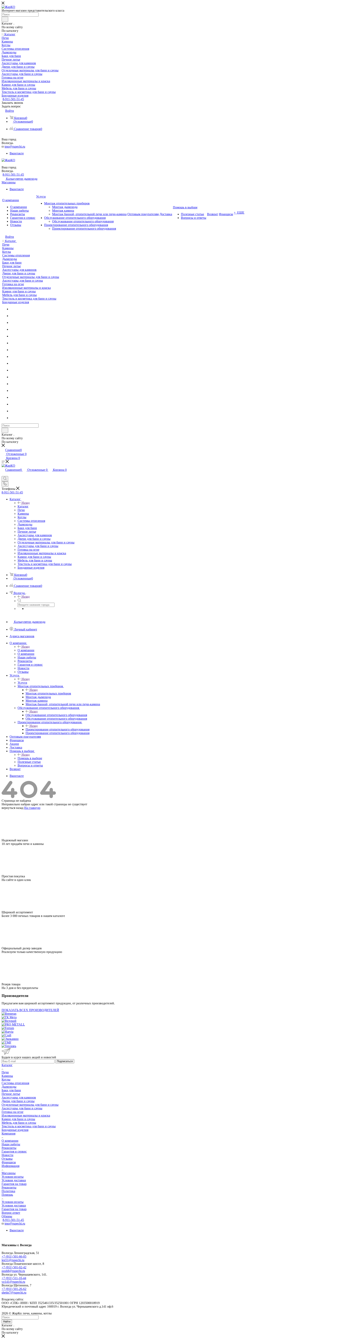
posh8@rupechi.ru (13, 1271)
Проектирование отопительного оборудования (57, 729)
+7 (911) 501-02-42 (14, 1267)
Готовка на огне (12, 1112)
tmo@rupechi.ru (15, 146)
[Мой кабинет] (3, 474)
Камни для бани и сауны (18, 1119)
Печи (5, 1072)
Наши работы (11, 1144)
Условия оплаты (13, 1176)
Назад (26, 502)
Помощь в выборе (30, 758)
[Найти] (5, 19)
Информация (10, 1166)
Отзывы (7, 1158)
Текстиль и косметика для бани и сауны (29, 1126)
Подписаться (65, 1061)
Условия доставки (14, 1180)
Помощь (7, 1194)
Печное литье (11, 1094)
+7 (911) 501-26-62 (14, 1289)
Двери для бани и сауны (18, 1101)
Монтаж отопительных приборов (48, 693)
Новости (7, 1155)
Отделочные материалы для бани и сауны (30, 1104)
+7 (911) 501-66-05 (14, 1256)
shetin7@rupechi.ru (14, 1292)
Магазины (9, 182)
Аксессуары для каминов (19, 1097)
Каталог (23, 506)
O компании (26, 650)
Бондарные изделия (15, 1130)
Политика (8, 1191)
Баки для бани (11, 1090)
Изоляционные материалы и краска (26, 1115)
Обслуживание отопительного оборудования (56, 715)
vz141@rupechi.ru (13, 1281)
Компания (8, 1133)
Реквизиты (9, 1148)
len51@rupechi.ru (13, 1260)
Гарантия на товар (14, 1184)
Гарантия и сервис (14, 1151)
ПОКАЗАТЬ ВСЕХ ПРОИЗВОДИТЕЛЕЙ (30, 1010)
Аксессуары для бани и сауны (22, 1108)
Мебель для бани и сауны (19, 1122)
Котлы (6, 1079)
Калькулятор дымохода (21, 178)
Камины (7, 1076)
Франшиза (9, 1162)
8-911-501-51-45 (13, 99)
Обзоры (7, 1216)
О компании (10, 1140)
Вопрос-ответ (11, 1212)
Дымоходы (9, 1086)
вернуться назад (12, 808)
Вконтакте (17, 153)
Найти (6, 1321)
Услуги (22, 682)
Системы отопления (15, 1083)
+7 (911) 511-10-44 (14, 1278)
